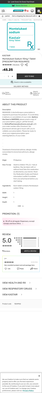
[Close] (39, 375)
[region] (21, 383)
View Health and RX (14, 283)
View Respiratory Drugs (17, 289)
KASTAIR (6, 55)
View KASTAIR (10, 294)
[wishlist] (22, 64)
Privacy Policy (28, 390)
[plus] (12, 76)
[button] (38, 10)
